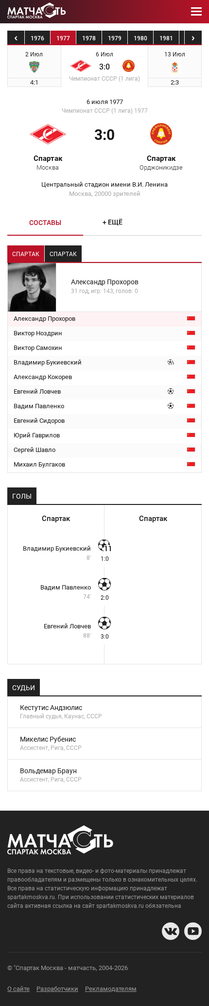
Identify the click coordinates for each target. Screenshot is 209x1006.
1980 (140, 38)
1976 (37, 38)
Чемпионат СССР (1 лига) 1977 (105, 110)
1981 (166, 38)
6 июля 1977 (105, 102)
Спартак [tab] (25, 254)
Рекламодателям (111, 988)
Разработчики (57, 988)
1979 (115, 38)
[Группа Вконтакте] (170, 931)
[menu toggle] (196, 11)
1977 (63, 38)
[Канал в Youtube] (193, 931)
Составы (45, 222)
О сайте (18, 988)
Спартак (161, 162)
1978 (89, 38)
